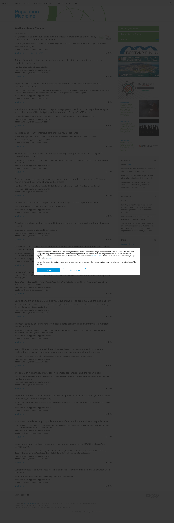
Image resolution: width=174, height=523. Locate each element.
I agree (48, 270)
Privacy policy (96, 256)
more (49, 258)
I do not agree (74, 270)
